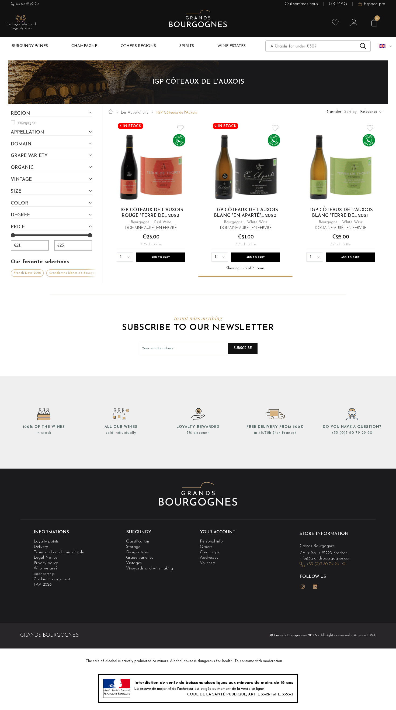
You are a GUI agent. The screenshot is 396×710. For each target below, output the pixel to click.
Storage (133, 547)
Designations (137, 552)
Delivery (41, 547)
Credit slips (209, 552)
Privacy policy (46, 563)
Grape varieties (139, 558)
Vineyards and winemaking (149, 568)
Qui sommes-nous (301, 4)
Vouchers (208, 563)
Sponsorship (44, 574)
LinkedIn (315, 587)
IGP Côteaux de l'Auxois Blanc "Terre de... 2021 (341, 213)
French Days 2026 (27, 273)
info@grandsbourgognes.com (325, 559)
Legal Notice (45, 558)
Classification (137, 542)
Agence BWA (365, 635)
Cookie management (52, 579)
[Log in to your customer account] (354, 23)
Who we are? (45, 568)
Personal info (211, 542)
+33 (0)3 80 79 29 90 (352, 433)
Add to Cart (161, 257)
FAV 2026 (43, 585)
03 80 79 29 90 (27, 4)
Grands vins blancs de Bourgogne (74, 273)
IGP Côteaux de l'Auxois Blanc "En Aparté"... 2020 (246, 213)
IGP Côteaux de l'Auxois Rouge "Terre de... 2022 (151, 213)
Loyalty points (46, 542)
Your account (217, 532)
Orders (206, 547)
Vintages (134, 563)
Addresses (209, 558)
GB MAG (338, 4)
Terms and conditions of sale (59, 552)
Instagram (303, 587)
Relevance (368, 112)
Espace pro (374, 4)
